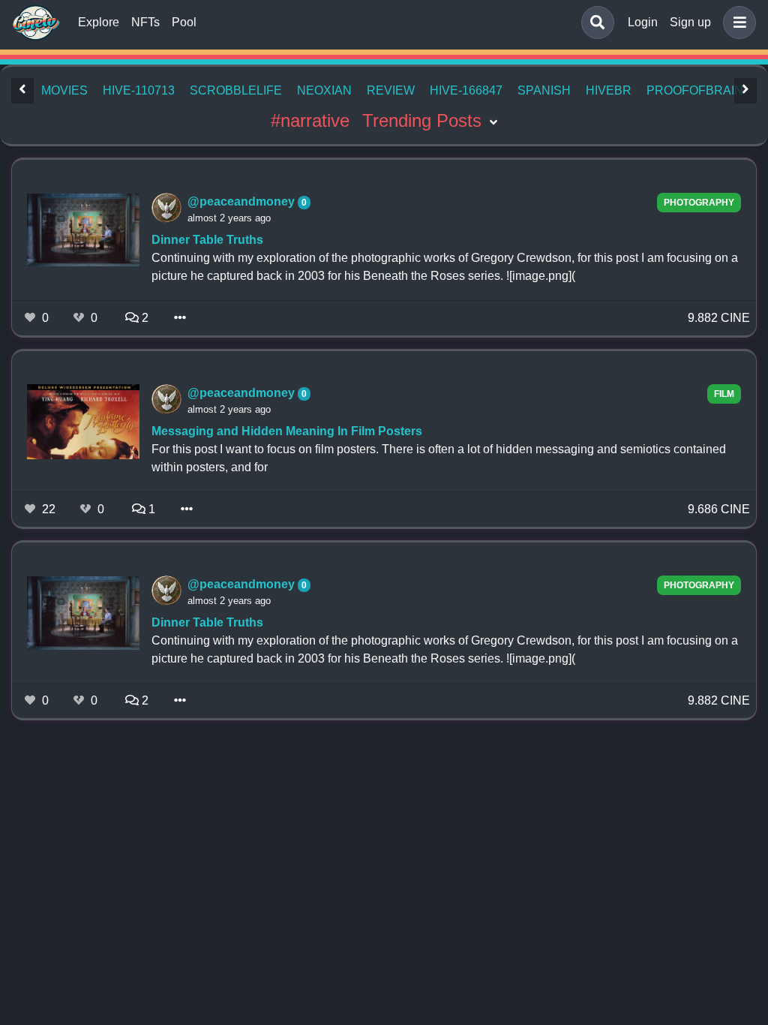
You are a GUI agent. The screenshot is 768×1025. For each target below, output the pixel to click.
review (391, 90)
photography (699, 202)
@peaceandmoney (243, 201)
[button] (736, 22)
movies (64, 90)
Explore (98, 22)
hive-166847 (466, 90)
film (724, 394)
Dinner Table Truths (207, 239)
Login (643, 22)
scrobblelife (236, 90)
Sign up (690, 22)
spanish (544, 90)
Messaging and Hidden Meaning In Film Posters (287, 431)
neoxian (324, 90)
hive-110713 (139, 90)
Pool (184, 22)
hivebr (609, 90)
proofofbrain (694, 90)
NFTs (145, 22)
